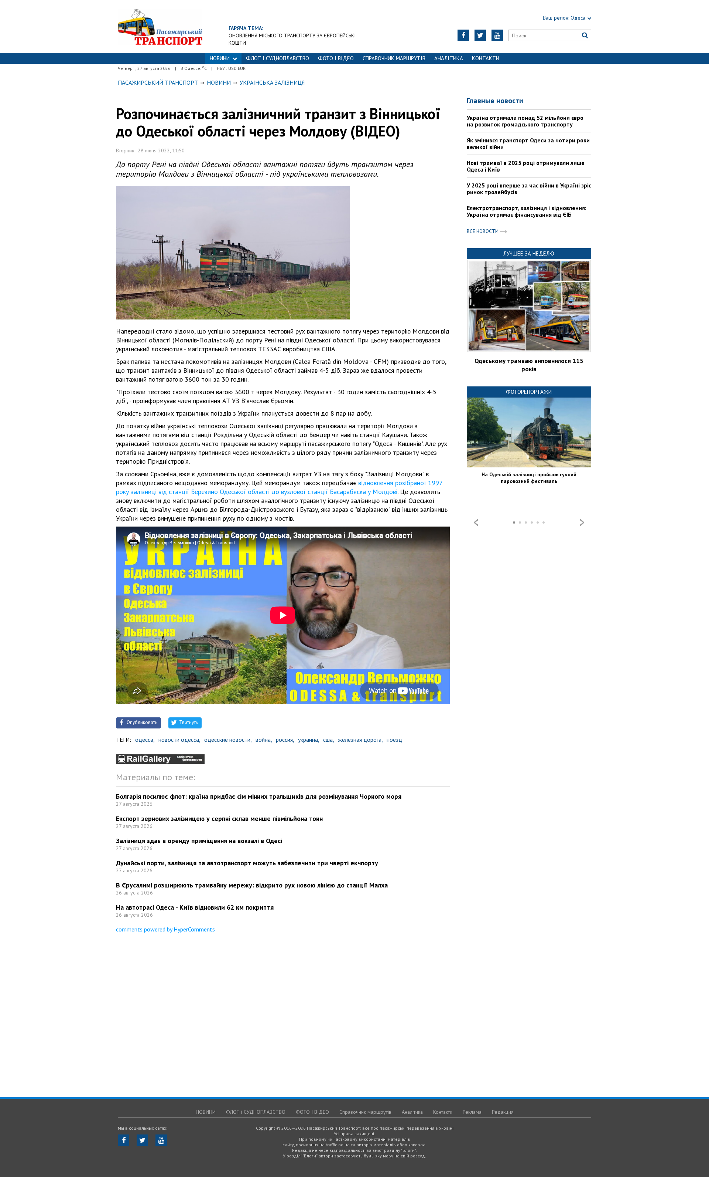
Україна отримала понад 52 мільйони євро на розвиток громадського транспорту (525, 121)
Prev (476, 522)
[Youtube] (497, 35)
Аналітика (448, 58)
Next (582, 522)
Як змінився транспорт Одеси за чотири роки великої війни (528, 143)
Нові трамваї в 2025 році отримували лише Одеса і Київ (526, 166)
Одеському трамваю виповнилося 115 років (529, 365)
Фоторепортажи (529, 391)
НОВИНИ (220, 58)
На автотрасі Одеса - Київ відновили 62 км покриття (195, 907)
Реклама (472, 1112)
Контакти (485, 58)
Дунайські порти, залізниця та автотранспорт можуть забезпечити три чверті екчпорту (247, 863)
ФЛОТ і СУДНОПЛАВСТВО (277, 58)
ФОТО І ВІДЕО (336, 58)
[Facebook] (463, 35)
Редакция (503, 1112)
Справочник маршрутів (394, 58)
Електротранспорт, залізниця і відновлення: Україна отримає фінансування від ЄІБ (526, 211)
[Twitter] (480, 35)
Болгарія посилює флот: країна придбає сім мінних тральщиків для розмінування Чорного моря (258, 796)
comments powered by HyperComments (165, 929)
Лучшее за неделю (528, 253)
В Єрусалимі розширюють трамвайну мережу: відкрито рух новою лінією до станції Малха (252, 885)
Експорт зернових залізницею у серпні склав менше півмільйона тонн (219, 818)
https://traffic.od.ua (160, 26)
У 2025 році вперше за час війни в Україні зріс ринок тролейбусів (529, 189)
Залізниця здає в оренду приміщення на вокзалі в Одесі (199, 840)
